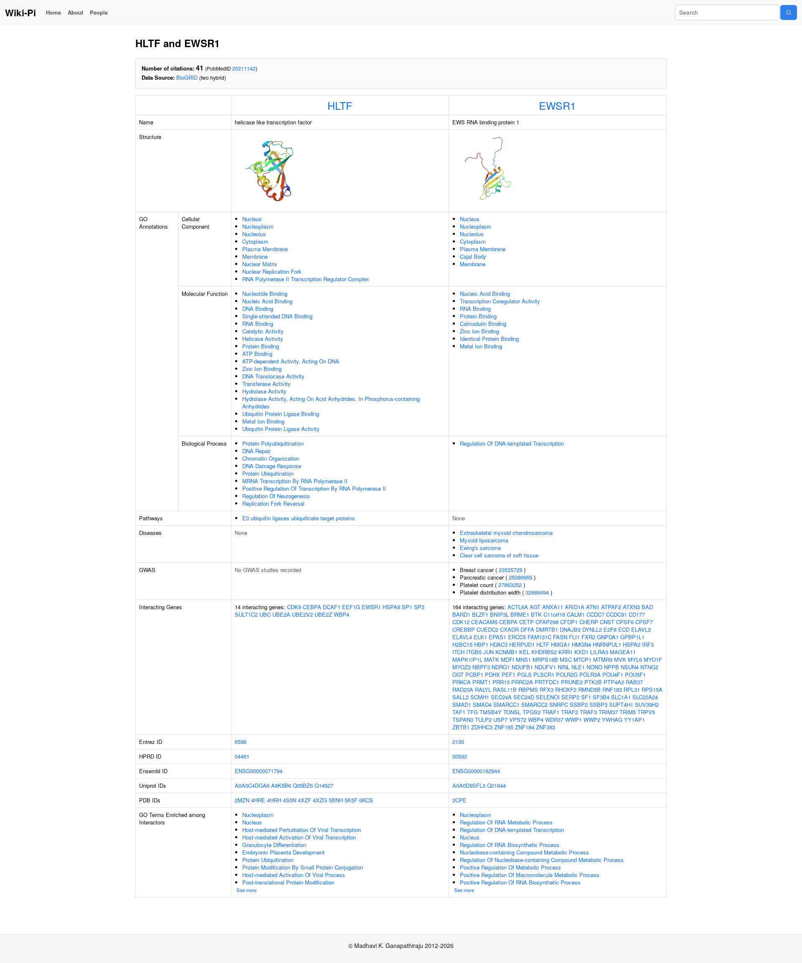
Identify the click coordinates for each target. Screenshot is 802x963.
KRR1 (565, 652)
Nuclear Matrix (259, 264)
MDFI (507, 659)
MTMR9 (602, 659)
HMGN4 (581, 644)
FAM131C (539, 637)
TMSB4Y (491, 712)
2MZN (242, 800)
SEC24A (501, 697)
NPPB (611, 667)
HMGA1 (560, 644)
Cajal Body (473, 256)
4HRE (258, 800)
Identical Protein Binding (489, 339)
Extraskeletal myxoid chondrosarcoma (506, 533)
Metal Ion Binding (263, 421)
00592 (459, 756)
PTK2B (593, 682)
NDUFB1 (522, 667)
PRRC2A (522, 682)
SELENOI (548, 697)
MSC (566, 659)
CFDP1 (569, 622)
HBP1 (481, 644)
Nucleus (252, 219)
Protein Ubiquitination (268, 473)
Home (53, 12)
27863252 (510, 585)
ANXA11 (552, 607)
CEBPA (312, 607)
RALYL (483, 689)
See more (246, 890)
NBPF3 (481, 667)
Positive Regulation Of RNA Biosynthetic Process (520, 882)
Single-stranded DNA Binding (277, 316)
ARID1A (574, 607)
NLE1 (578, 667)
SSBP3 (598, 704)
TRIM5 (627, 712)
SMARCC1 (506, 704)
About (75, 12)
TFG (472, 712)
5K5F (351, 800)
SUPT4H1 (621, 704)
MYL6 (635, 659)
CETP (526, 622)
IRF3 (648, 644)
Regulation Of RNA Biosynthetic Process (509, 845)
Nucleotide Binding (264, 293)
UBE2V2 (302, 614)
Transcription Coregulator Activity (500, 301)
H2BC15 (462, 644)
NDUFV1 (545, 667)
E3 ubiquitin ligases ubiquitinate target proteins (298, 518)
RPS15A (652, 689)
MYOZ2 (461, 667)
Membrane (255, 256)
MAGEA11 (623, 652)
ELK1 (480, 637)
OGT (458, 674)
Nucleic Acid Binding (267, 301)
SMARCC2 (534, 704)
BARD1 (461, 614)
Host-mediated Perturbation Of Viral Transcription (301, 830)
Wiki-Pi (20, 12)
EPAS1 (497, 637)
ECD (623, 629)
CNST (607, 622)
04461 (242, 756)
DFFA (527, 629)
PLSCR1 (543, 674)
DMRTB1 (547, 629)
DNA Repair (256, 451)
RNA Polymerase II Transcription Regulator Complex (305, 279)
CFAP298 (547, 622)
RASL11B (505, 689)
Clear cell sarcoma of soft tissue (499, 555)
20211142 (244, 68)
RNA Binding (257, 324)
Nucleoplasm (258, 226)
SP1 (407, 607)
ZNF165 (503, 727)
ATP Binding (257, 354)
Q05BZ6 (303, 785)
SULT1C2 (246, 614)
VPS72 (517, 720)
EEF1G (351, 607)
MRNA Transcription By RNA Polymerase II (295, 481)
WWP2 (592, 720)
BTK (536, 614)
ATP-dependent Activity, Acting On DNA (290, 361)
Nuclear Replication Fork (272, 271)
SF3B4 (601, 697)
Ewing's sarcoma (480, 548)
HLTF (339, 105)
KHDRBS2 (544, 652)
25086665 (520, 577)
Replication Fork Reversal (273, 503)
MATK (491, 659)
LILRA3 (599, 652)
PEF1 (508, 674)
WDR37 (554, 720)
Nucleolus (254, 234)
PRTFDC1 (547, 682)
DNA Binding (257, 309)
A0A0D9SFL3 (468, 785)
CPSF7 (644, 622)
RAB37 (634, 682)
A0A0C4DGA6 (252, 785)
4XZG (320, 800)
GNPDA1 (608, 637)
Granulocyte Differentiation (274, 845)
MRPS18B (545, 659)
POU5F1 (635, 674)
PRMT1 (481, 682)
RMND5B (589, 689)
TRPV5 (646, 712)
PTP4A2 (614, 682)
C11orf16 (554, 614)
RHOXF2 (565, 689)
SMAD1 (461, 704)
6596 (240, 742)
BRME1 (519, 614)
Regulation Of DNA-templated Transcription (512, 443)
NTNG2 (649, 667)
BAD (647, 607)
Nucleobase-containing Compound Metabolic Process (524, 852)
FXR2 (588, 637)
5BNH (336, 800)
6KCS (366, 800)
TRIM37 (608, 712)
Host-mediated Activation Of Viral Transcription (299, 837)
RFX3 (546, 689)
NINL (564, 667)
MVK (620, 659)
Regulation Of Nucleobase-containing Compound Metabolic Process (542, 860)
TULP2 (483, 720)
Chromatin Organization (270, 458)
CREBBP (463, 629)
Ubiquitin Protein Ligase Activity (281, 429)
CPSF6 (625, 622)
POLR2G (567, 674)
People (99, 12)
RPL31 (632, 689)
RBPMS (528, 689)
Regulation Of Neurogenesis (276, 496)
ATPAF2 (611, 607)
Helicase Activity (262, 339)
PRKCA (461, 682)
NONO (594, 667)
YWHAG (612, 720)
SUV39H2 (647, 704)
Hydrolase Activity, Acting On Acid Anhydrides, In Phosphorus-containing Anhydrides (331, 402)
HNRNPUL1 (607, 644)
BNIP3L (499, 614)
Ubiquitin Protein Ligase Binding (280, 414)
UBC (265, 614)
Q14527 (324, 785)
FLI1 (574, 637)
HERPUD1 (522, 644)
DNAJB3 (570, 629)
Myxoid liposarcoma (484, 540)
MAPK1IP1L (467, 659)
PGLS (524, 674)
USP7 (500, 720)
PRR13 (501, 682)
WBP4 (341, 614)
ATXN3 (631, 607)
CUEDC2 (487, 629)
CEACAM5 (484, 622)
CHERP (588, 622)
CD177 (637, 614)
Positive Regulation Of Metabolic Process (510, 867)
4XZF (304, 800)
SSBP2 (579, 704)
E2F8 (610, 629)
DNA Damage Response (271, 466)
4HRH (274, 800)
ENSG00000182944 (476, 771)
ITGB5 (474, 652)
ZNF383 (545, 727)
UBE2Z (323, 614)
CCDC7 (595, 614)
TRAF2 (569, 712)
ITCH (458, 652)
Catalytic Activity (263, 331)
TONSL (512, 712)
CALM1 (576, 614)
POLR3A (590, 674)
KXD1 (581, 652)
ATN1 (592, 607)
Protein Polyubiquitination (273, 443)
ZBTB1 (461, 727)
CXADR (509, 629)
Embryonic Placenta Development (283, 852)
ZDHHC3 (481, 727)
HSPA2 (631, 644)
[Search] (788, 12)
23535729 (510, 570)
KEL (524, 652)
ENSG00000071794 (258, 771)
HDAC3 (499, 644)
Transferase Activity (266, 384)
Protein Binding (260, 346)
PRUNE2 (572, 682)
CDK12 (461, 622)
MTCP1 (582, 659)
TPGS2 (532, 712)
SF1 (586, 697)
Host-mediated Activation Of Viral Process (293, 875)
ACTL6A (518, 607)
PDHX (492, 674)
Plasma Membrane (265, 249)
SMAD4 (482, 704)
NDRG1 (501, 667)
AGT (535, 607)
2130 (458, 742)
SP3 (419, 607)
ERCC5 (517, 637)
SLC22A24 (645, 697)
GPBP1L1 (632, 637)
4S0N (289, 800)
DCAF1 (331, 607)
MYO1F (653, 659)
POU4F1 (612, 674)
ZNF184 (524, 727)
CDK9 (294, 607)
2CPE (459, 800)
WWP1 (573, 720)
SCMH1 (479, 697)
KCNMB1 (506, 652)
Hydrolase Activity (264, 391)
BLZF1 (480, 614)
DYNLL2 (592, 629)
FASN (560, 637)
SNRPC (558, 704)
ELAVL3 (641, 629)
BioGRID (187, 77)
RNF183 (612, 689)
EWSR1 (557, 105)
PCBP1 (474, 674)
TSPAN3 (462, 720)
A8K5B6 (281, 785)
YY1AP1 (634, 720)
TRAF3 (588, 712)
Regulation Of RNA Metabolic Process (506, 822)
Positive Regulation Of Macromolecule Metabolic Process (529, 875)
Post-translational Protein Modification (288, 882)
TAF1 (458, 712)
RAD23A (462, 689)
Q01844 (496, 785)
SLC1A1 (621, 697)
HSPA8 (391, 607)
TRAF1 (550, 712)
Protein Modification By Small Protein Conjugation (302, 867)
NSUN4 (630, 667)
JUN (488, 652)
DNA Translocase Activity (273, 376)
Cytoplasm (255, 241)
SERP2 (570, 697)
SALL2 (460, 697)
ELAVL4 (462, 637)
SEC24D (523, 697)
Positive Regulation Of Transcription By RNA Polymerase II (314, 488)
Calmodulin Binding (483, 324)
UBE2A (281, 614)
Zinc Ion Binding (262, 369)
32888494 (537, 592)
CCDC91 (616, 614)
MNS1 (523, 659)
